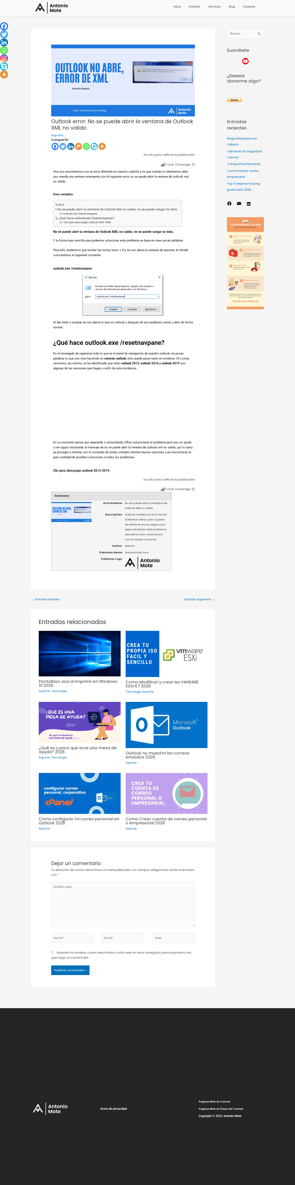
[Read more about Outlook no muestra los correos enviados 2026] (167, 725)
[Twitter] (62, 146)
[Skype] (94, 146)
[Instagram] (4, 58)
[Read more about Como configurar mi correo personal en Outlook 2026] (80, 793)
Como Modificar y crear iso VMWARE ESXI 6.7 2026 (162, 684)
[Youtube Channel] (245, 61)
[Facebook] (55, 146)
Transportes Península (243, 164)
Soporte (57, 135)
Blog (232, 6)
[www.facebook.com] (229, 205)
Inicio (177, 6)
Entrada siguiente (199, 599)
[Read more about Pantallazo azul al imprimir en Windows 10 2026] (80, 653)
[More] (102, 146)
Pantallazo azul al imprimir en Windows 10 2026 (78, 683)
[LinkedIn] (248, 205)
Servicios (214, 6)
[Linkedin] (70, 146)
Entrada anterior (46, 599)
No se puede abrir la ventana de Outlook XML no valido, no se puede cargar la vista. (118, 209)
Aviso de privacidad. (113, 1109)
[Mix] (78, 146)
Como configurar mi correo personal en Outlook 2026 (79, 821)
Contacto (249, 6)
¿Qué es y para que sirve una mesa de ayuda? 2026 (78, 750)
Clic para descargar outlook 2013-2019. (87, 222)
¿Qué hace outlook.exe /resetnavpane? (86, 218)
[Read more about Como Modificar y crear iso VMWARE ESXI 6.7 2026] (167, 654)
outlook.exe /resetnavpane (80, 213)
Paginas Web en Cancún (214, 1101)
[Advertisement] (123, 408)
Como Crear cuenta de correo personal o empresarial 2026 (166, 821)
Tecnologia (59, 691)
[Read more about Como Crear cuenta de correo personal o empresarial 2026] (167, 793)
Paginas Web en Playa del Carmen (221, 1109)
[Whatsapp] (86, 146)
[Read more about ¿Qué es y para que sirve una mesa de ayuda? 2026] (80, 722)
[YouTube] (239, 205)
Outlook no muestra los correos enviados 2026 (157, 755)
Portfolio (194, 6)
